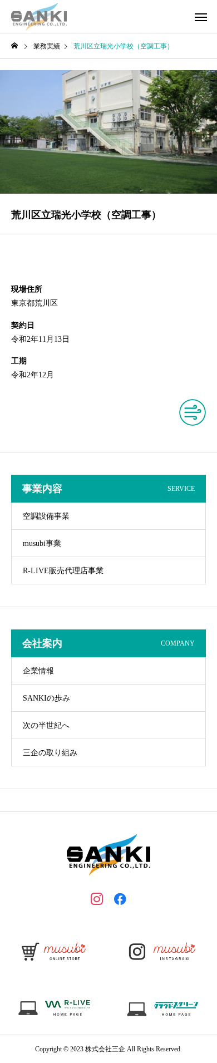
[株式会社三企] (39, 16)
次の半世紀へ (46, 725)
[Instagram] (97, 898)
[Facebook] (120, 898)
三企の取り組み (50, 753)
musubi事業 (42, 543)
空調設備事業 (46, 516)
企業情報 (38, 671)
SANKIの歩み (46, 698)
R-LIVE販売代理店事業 (63, 571)
